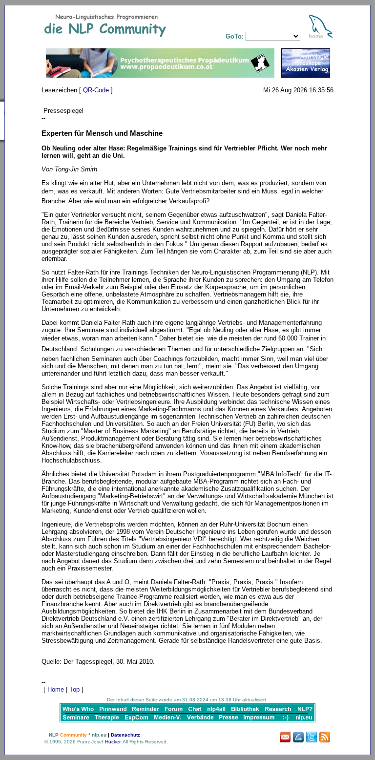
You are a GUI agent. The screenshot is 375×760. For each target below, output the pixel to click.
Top (74, 689)
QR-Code (96, 90)
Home (55, 689)
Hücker (112, 741)
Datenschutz (125, 735)
